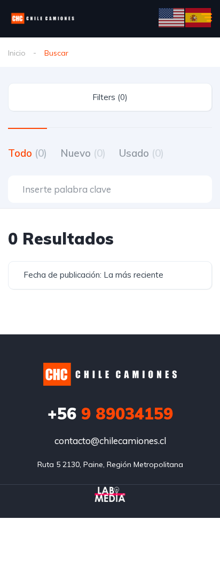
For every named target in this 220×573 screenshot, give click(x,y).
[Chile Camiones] (42, 18)
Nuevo (83, 153)
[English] (172, 17)
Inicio (17, 53)
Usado (141, 153)
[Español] (198, 17)
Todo (27, 153)
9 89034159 (110, 413)
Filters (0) (110, 97)
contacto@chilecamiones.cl (110, 440)
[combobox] (110, 275)
